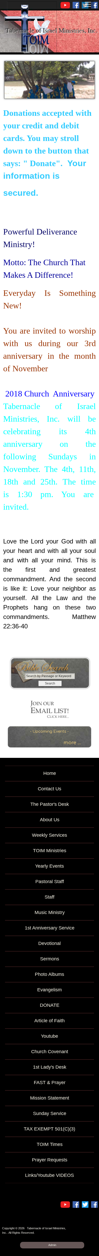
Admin (52, 1245)
